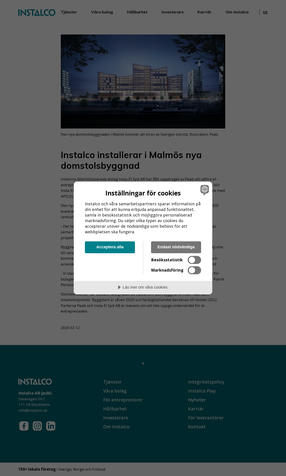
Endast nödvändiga (176, 247)
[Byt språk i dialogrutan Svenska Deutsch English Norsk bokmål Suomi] (204, 190)
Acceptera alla (110, 247)
